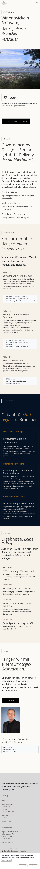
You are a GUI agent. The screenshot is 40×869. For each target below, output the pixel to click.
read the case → (8, 584)
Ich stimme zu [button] (33, 866)
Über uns (4, 815)
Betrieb (4, 809)
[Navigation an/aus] (37, 3)
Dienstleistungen (7, 804)
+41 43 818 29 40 (10, 849)
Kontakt (4, 818)
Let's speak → (10, 700)
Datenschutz (6, 822)
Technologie (5, 807)
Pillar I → (7, 272)
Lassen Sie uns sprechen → (16, 121)
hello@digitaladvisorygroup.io (15, 851)
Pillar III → (7, 357)
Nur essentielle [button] (23, 866)
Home (3, 800)
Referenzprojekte (7, 812)
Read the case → (8, 567)
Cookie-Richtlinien (6, 860)
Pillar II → (7, 311)
